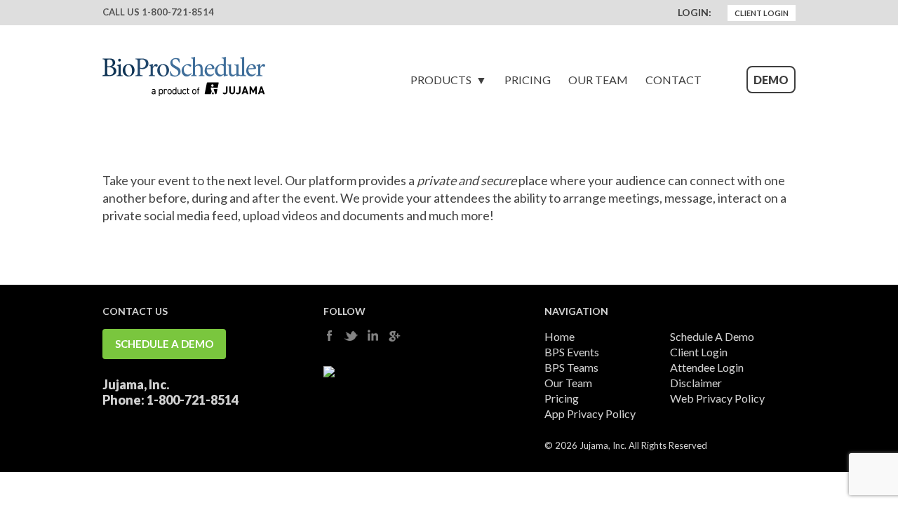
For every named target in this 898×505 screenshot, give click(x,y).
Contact (673, 79)
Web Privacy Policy (717, 398)
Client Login (762, 13)
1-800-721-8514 (178, 12)
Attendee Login (707, 367)
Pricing (527, 79)
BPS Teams (571, 367)
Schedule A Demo (164, 343)
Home (559, 336)
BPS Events (571, 351)
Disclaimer (696, 382)
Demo (771, 79)
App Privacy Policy (590, 413)
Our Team (598, 79)
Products (440, 79)
